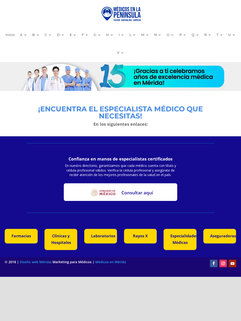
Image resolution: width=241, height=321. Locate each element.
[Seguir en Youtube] (232, 263)
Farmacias (21, 236)
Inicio (10, 35)
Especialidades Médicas (183, 239)
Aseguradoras (223, 236)
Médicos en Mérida (110, 262)
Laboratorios (103, 236)
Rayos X (140, 236)
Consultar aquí (137, 193)
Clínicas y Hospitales (61, 239)
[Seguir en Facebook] (213, 263)
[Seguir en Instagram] (223, 263)
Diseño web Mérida (35, 262)
